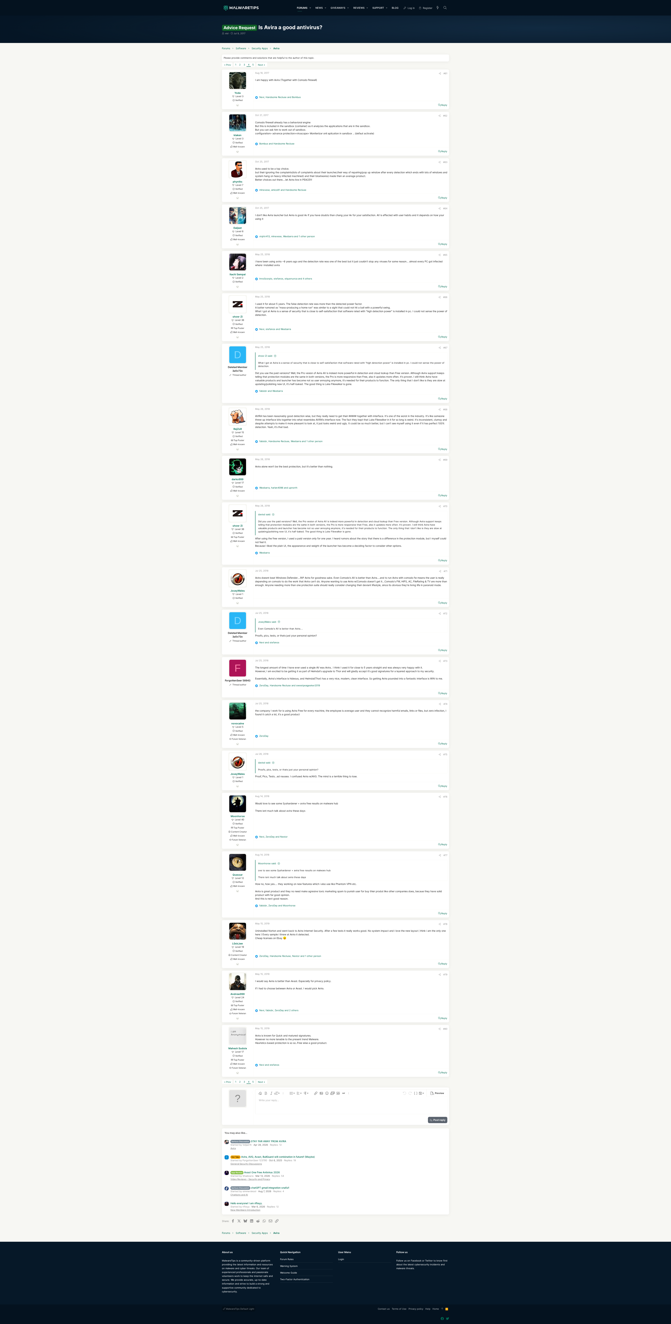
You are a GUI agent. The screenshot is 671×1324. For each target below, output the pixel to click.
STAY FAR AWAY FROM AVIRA (258, 1141)
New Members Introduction (245, 1210)
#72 (445, 613)
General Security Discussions (246, 1163)
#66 (445, 297)
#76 (445, 796)
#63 (445, 162)
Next (260, 64)
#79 (445, 974)
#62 (445, 115)
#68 (445, 409)
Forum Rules (287, 1259)
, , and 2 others (278, 1010)
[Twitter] (403, 1275)
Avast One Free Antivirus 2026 (255, 1172)
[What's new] (437, 8)
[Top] (442, 1309)
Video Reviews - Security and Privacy (250, 1179)
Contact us (384, 1308)
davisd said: (264, 514)
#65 (445, 254)
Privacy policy (416, 1308)
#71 (445, 571)
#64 (445, 208)
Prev (228, 64)
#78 (445, 924)
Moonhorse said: (267, 863)
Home (435, 1308)
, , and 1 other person (287, 236)
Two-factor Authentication (294, 1279)
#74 (445, 704)
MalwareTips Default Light (239, 1308)
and (276, 143)
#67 (445, 347)
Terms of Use (399, 1308)
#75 (445, 754)
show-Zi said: (265, 355)
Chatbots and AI (239, 1194)
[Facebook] (397, 1275)
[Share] (440, 73)
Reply (444, 105)
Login (341, 1259)
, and (280, 97)
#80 (445, 1028)
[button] (310, 8)
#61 (445, 73)
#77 (445, 855)
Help (427, 1308)
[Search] (445, 8)
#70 (445, 506)
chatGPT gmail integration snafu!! (260, 1187)
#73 (445, 661)
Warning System (289, 1266)
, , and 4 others (285, 278)
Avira (233, 1148)
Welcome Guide (288, 1272)
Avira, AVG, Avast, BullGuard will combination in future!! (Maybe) (273, 1156)
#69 (445, 459)
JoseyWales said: (267, 621)
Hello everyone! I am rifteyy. (246, 1203)
